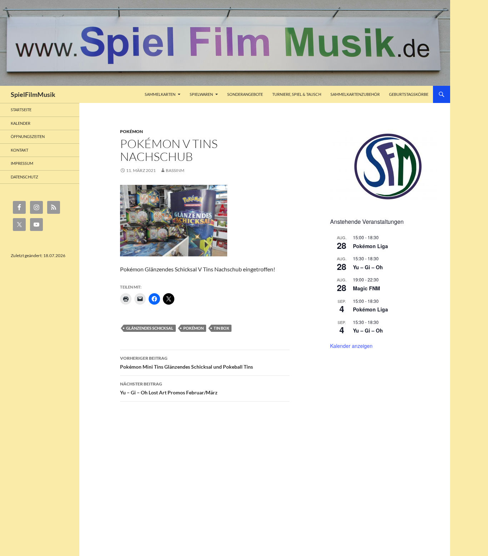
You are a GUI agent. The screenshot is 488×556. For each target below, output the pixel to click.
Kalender (20, 123)
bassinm (175, 170)
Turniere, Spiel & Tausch (296, 94)
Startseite (21, 109)
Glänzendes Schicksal (149, 328)
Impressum (22, 163)
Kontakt (19, 150)
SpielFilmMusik (33, 94)
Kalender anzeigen (351, 345)
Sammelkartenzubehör (355, 94)
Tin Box (221, 328)
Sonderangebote (245, 94)
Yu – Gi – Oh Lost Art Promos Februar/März (169, 388)
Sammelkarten (160, 94)
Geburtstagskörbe (408, 94)
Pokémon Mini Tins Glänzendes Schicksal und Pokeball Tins (186, 362)
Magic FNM (366, 288)
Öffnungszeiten (28, 136)
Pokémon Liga (370, 246)
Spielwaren (201, 94)
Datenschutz (24, 176)
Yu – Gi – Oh (368, 267)
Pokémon (131, 131)
